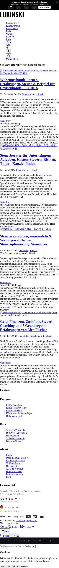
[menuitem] (32, 23)
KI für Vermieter (14, 410)
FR (19, 541)
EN (14, 541)
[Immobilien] (12, 18)
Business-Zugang (14, 441)
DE (8, 541)
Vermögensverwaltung (10, 253)
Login (9, 455)
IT (34, 541)
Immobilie (23, 250)
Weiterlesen (5, 121)
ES (24, 541)
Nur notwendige (8, 566)
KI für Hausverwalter (16, 408)
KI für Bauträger (14, 405)
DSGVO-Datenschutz (16, 433)
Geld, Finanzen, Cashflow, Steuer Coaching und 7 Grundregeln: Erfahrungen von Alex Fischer (26, 326)
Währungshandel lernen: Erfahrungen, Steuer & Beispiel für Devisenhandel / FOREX (27, 84)
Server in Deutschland (16, 430)
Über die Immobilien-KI (17, 458)
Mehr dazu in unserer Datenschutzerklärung (28, 561)
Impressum (31, 520)
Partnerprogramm (14, 474)
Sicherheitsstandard (15, 438)
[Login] (8, 52)
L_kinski (40, 94)
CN (50, 541)
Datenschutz (12, 466)
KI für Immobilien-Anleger (19, 413)
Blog (8, 477)
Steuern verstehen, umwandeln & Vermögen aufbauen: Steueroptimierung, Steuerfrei (26, 240)
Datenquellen (12, 435)
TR (45, 541)
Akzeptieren (22, 566)
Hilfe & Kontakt (14, 471)
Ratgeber (34, 336)
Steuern (33, 250)
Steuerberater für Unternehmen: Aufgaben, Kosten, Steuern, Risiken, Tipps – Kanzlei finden (28, 159)
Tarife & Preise (13, 463)
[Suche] (8, 56)
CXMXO (20, 520)
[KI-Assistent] (7, 48)
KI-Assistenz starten (15, 460)
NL (29, 541)
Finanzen (26, 94)
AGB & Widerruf (14, 468)
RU (39, 541)
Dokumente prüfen (15, 416)
